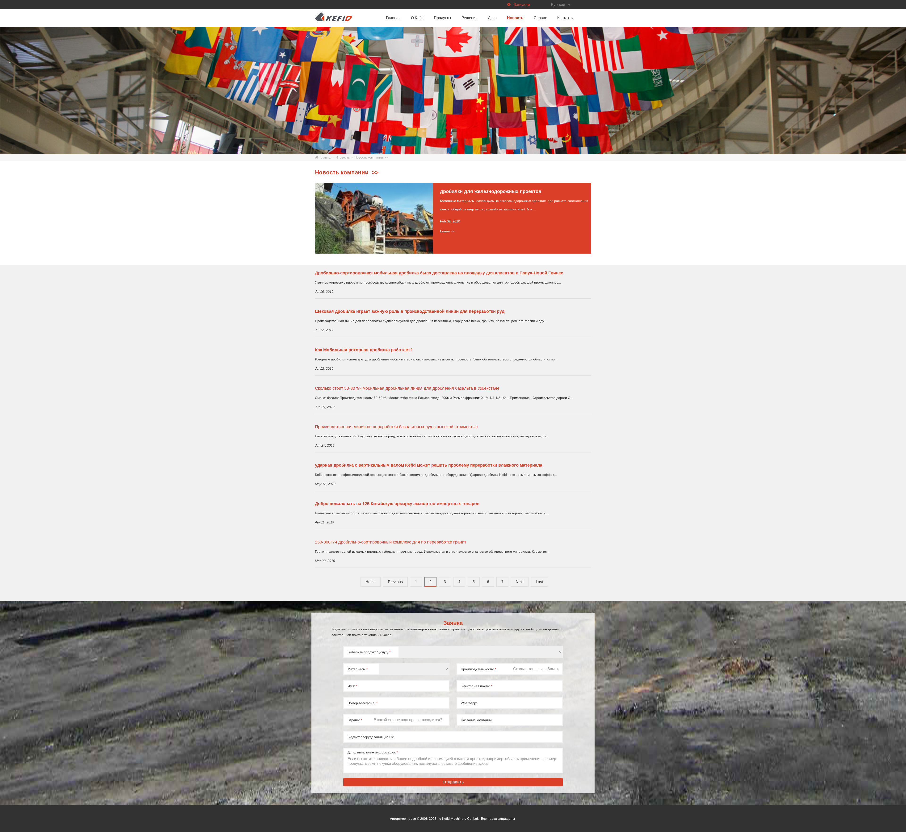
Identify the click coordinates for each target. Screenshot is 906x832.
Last (539, 582)
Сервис (540, 18)
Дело (492, 18)
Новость (515, 18)
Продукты (442, 18)
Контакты (565, 18)
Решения (469, 18)
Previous (395, 582)
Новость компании (368, 157)
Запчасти (522, 5)
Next (520, 582)
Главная (393, 18)
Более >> (447, 231)
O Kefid (417, 18)
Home (370, 582)
